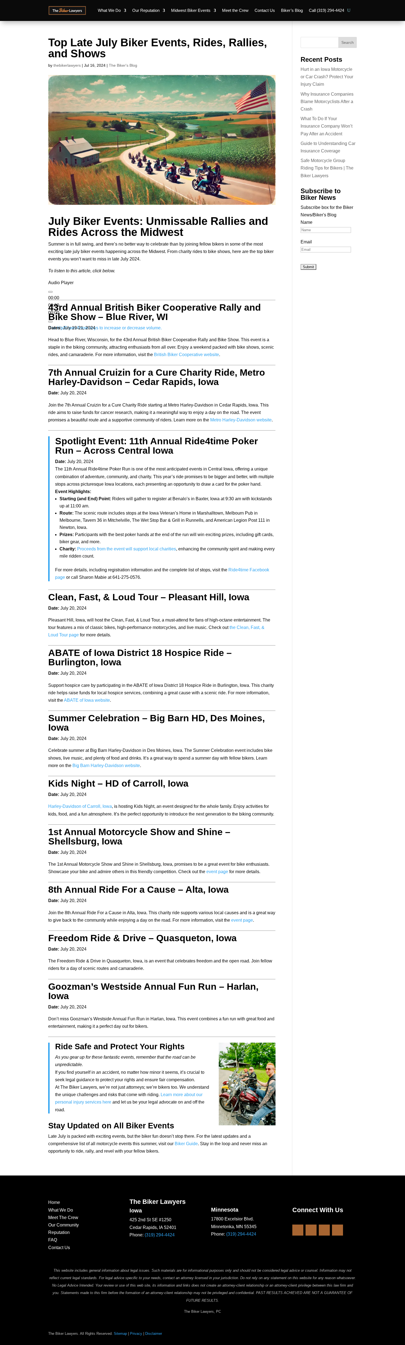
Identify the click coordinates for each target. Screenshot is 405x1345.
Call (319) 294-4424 (326, 10)
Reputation (59, 1232)
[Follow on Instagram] (311, 1230)
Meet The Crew (63, 1217)
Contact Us (265, 10)
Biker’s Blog (292, 10)
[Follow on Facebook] (297, 1230)
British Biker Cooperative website (186, 354)
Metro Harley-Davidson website (241, 420)
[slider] (105, 328)
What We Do (109, 10)
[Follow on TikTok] (337, 1230)
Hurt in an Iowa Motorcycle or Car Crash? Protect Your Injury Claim (327, 77)
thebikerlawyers (67, 65)
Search (347, 42)
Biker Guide (186, 1143)
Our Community (63, 1225)
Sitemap (120, 1333)
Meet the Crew (235, 10)
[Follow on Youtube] (324, 1230)
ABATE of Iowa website (87, 700)
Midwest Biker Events (190, 10)
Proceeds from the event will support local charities (126, 549)
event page (217, 871)
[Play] (50, 292)
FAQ (52, 1240)
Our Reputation (146, 10)
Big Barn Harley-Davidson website (106, 765)
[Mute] (50, 321)
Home (54, 1202)
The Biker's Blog (123, 65)
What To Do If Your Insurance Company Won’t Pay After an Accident (326, 126)
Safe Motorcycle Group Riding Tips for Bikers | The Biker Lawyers (327, 168)
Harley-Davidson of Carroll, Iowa (80, 806)
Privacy (136, 1333)
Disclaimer (153, 1333)
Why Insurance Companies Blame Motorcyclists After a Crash (327, 101)
